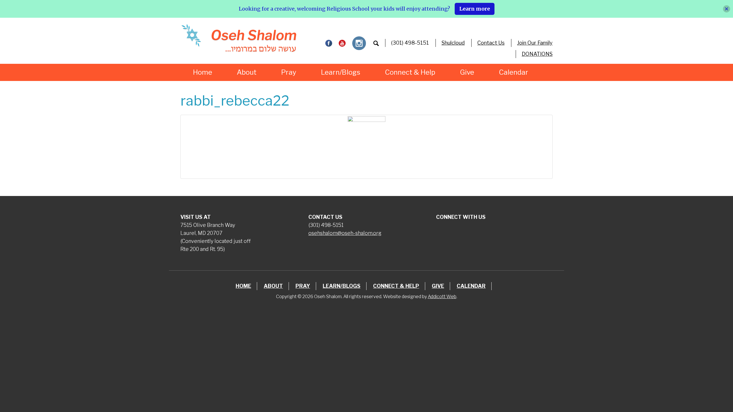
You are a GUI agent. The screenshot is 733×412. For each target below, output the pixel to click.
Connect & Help (410, 72)
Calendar (513, 72)
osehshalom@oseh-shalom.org (344, 233)
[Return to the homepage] (238, 38)
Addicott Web (442, 296)
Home (202, 72)
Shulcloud (453, 43)
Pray (288, 72)
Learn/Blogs (340, 72)
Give (467, 72)
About (247, 72)
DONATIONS (537, 54)
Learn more (474, 8)
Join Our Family (535, 43)
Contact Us (491, 43)
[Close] (726, 8)
